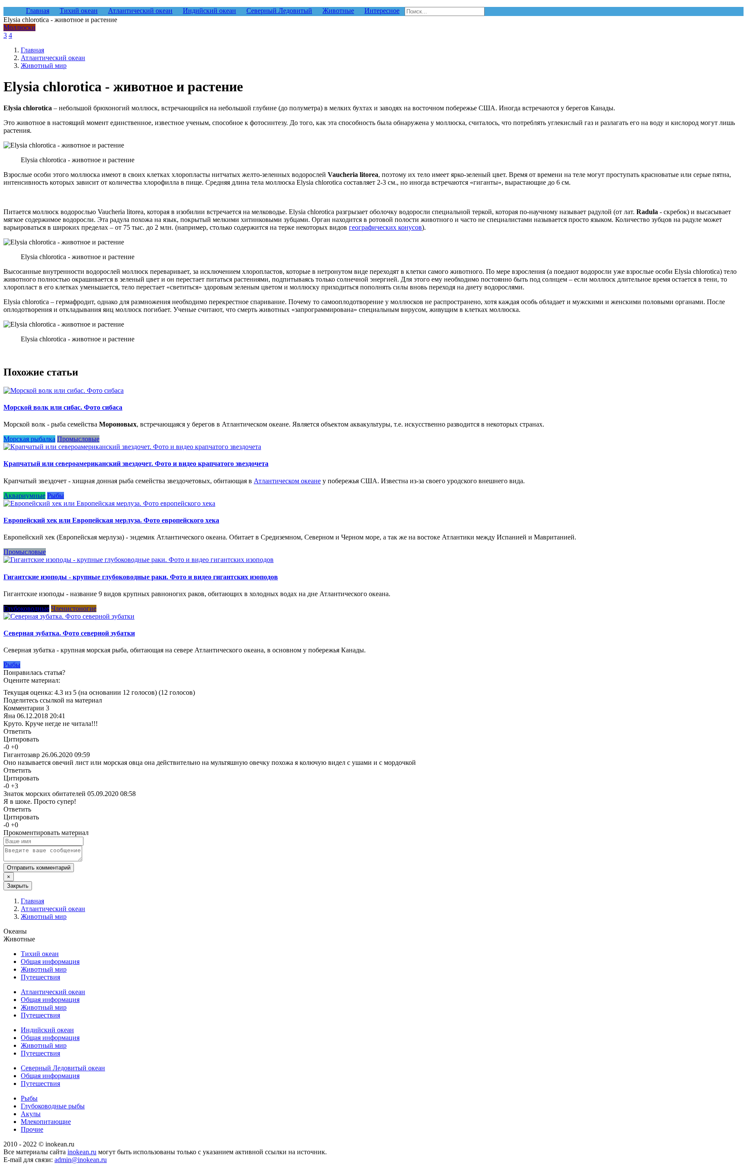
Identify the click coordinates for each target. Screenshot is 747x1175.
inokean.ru (81, 1152)
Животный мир (44, 65)
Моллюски (19, 27)
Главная (32, 50)
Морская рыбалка (29, 439)
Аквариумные (24, 495)
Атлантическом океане (287, 481)
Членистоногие (73, 608)
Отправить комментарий (38, 867)
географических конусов (385, 227)
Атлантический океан (53, 57)
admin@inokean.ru (80, 1159)
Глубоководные (26, 608)
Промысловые (78, 439)
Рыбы (55, 495)
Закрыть (18, 886)
